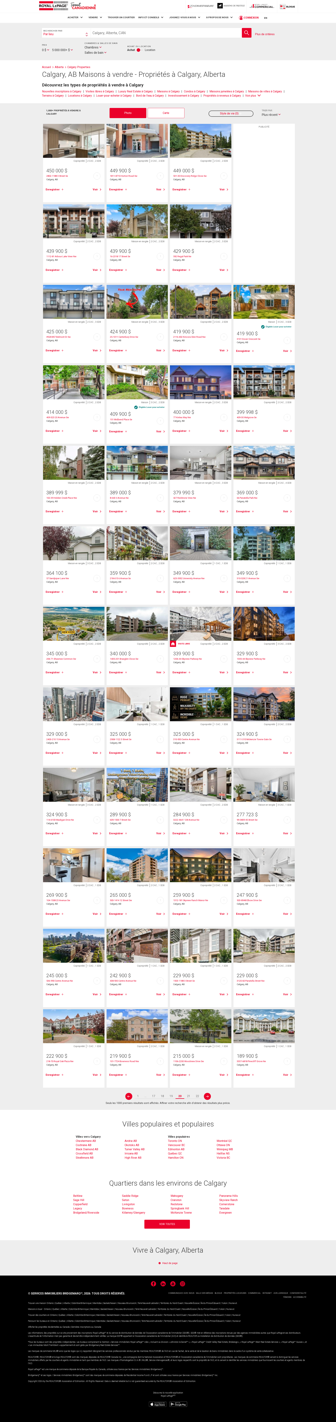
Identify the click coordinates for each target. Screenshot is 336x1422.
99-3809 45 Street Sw (247, 820)
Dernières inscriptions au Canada (86, 1327)
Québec (58, 1303)
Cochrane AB (83, 1145)
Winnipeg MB (225, 1149)
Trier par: (267, 110)
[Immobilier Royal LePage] (67, 6)
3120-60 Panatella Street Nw (251, 980)
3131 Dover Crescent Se (248, 339)
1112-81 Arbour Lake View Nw (61, 256)
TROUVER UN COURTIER (121, 17)
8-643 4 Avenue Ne (119, 498)
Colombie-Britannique (81, 1303)
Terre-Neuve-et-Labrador (148, 1303)
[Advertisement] (264, 184)
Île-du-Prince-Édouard (210, 1303)
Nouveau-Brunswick (127, 1303)
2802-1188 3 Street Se (57, 176)
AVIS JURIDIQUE (281, 1293)
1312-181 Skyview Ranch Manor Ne (190, 900)
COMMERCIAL (254, 1293)
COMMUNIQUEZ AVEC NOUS (181, 1293)
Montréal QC (224, 1141)
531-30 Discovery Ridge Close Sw (190, 176)
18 (162, 1096)
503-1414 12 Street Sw (121, 900)
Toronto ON (175, 1141)
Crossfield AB (84, 1153)
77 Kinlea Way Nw (182, 417)
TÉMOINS (287, 1297)
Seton (125, 1200)
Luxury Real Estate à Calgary (135, 91)
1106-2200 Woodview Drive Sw (188, 1061)
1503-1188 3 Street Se (184, 980)
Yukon (224, 1303)
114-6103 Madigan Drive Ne (60, 820)
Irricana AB (131, 1153)
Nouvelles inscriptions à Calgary (61, 91)
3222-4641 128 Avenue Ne (186, 820)
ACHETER (73, 17)
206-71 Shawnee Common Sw (61, 659)
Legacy (77, 1208)
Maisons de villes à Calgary (265, 91)
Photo (128, 113)
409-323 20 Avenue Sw (57, 417)
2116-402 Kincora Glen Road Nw (189, 337)
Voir (95, 189)
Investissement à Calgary (183, 95)
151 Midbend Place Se (121, 419)
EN (265, 17)
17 (153, 1096)
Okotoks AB (132, 1145)
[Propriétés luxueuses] (231, 6)
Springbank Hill (180, 1208)
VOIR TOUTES (167, 1224)
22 (197, 1096)
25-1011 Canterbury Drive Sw (124, 337)
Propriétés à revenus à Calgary (222, 95)
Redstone (177, 1204)
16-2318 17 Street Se (120, 256)
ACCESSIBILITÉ (299, 1297)
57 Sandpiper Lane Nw (57, 578)
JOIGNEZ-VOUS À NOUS (182, 17)
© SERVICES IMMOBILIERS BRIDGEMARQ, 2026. (59, 1293)
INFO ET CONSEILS (148, 17)
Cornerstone (226, 1204)
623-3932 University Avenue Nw (189, 578)
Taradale (224, 1208)
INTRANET (267, 1293)
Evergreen (225, 1212)
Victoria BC (223, 1157)
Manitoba (97, 1303)
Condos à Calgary (194, 91)
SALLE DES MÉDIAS (204, 1293)
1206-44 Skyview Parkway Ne (187, 659)
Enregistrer (53, 189)
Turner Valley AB (135, 1149)
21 (188, 1096)
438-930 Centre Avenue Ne (123, 980)
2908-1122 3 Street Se (120, 739)
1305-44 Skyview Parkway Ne (251, 659)
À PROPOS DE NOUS (217, 17)
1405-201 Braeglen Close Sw (124, 659)
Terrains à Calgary (53, 95)
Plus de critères (265, 34)
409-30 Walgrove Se (247, 417)
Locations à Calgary (80, 95)
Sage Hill (78, 1200)
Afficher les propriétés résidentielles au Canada (49, 1327)
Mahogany (177, 1196)
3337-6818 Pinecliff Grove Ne (251, 1061)
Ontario (50, 1303)
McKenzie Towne (181, 1212)
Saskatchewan (109, 1303)
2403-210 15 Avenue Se (58, 739)
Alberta (66, 1303)
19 (171, 1096)
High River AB (133, 1157)
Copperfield (80, 1204)
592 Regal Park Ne (182, 256)
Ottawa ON (223, 1145)
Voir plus (250, 95)
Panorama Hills (228, 1196)
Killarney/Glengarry (133, 1212)
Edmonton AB (176, 1149)
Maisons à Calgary (168, 91)
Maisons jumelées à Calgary (226, 91)
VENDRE (93, 17)
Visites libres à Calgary (100, 91)
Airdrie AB (131, 1141)
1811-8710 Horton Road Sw (123, 176)
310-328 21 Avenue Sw (248, 578)
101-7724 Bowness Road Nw (124, 1061)
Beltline (77, 1196)
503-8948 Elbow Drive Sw (249, 900)
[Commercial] (262, 6)
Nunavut (233, 1303)
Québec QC (175, 1153)
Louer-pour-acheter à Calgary (114, 95)
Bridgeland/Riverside (86, 1212)
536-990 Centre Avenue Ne (59, 980)
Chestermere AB (86, 1141)
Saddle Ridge (130, 1196)
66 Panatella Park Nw (247, 498)
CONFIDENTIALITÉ (298, 1293)
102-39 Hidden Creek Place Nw (61, 498)
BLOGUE (218, 1293)
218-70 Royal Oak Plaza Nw (60, 1061)
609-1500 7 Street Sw (120, 820)
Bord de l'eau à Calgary (150, 95)
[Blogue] (287, 6)
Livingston (128, 1204)
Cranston (176, 1200)
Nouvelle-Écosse (192, 1303)
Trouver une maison (37, 1303)
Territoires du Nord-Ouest (171, 1303)
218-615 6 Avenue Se (120, 578)
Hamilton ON (175, 1157)
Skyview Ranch (228, 1200)
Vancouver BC (176, 1145)
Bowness (128, 1208)
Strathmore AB (84, 1157)
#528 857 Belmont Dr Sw (58, 337)
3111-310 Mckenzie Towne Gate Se (254, 739)
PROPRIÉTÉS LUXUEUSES (235, 1293)
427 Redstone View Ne (184, 498)
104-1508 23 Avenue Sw (58, 900)
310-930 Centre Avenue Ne (186, 739)
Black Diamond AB (87, 1149)
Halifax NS (223, 1153)
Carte (166, 113)
